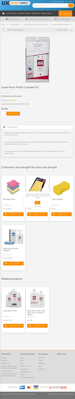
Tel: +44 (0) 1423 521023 (27, 377)
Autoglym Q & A (6, 363)
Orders (40, 360)
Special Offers (36, 13)
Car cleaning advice (6, 371)
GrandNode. (52, 394)
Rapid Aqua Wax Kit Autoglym (10, 249)
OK (37, 202)
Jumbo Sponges (57, 199)
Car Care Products (11, 13)
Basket (40, 366)
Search (22, 357)
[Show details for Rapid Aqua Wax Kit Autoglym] (13, 236)
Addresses (42, 363)
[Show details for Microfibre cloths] (13, 186)
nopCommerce (69, 394)
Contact (22, 374)
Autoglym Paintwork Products (60, 24)
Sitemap (3, 357)
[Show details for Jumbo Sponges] (61, 186)
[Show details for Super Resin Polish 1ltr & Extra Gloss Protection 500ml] (37, 298)
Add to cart (13, 113)
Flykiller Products (46, 13)
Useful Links (42, 369)
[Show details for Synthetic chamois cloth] (37, 186)
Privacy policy (24, 369)
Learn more (37, 206)
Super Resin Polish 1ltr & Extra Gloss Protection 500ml (36, 313)
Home (3, 24)
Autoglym (13, 100)
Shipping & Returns (25, 372)
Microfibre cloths (9, 199)
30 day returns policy (64, 19)
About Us (4, 360)
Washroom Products (24, 13)
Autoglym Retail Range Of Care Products (35, 24)
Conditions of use (25, 366)
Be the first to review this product (11, 96)
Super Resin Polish (10, 311)
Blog (21, 363)
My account (42, 357)
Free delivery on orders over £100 (39, 19)
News (21, 360)
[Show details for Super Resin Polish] (13, 298)
